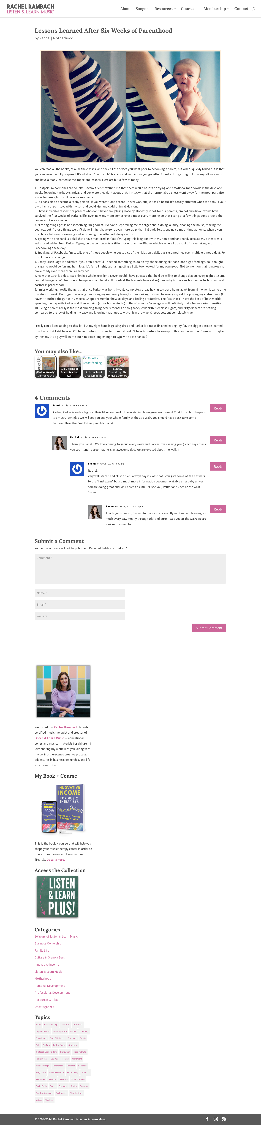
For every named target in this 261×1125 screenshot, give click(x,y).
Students (63, 1086)
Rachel (44, 38)
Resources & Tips (46, 1000)
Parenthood (58, 1065)
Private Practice (56, 1072)
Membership (215, 9)
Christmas (77, 1024)
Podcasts (82, 1065)
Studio (74, 1086)
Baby (38, 1024)
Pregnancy (41, 1072)
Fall (37, 1045)
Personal (71, 1065)
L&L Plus (54, 1058)
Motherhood (63, 38)
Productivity (72, 1072)
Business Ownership (48, 943)
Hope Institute (80, 1051)
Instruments (41, 1058)
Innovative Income (47, 964)
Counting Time (60, 1031)
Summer (84, 1086)
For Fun (46, 1045)
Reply (218, 408)
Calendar (65, 1024)
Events (83, 1038)
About (125, 9)
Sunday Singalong (44, 1093)
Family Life (42, 950)
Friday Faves (59, 1045)
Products (86, 1072)
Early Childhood (57, 1038)
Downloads (41, 1038)
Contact (241, 9)
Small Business (78, 1079)
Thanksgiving (76, 1093)
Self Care (63, 1079)
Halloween (65, 1051)
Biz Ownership (50, 1024)
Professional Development (52, 992)
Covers (73, 1031)
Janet (56, 405)
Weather (49, 1100)
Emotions (72, 1038)
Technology (61, 1093)
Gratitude (72, 1045)
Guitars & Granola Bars (50, 957)
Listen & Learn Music (48, 972)
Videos (39, 1100)
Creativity (84, 1031)
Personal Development (50, 986)
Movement (77, 1058)
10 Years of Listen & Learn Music (56, 936)
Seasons (52, 1079)
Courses (188, 9)
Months (65, 1058)
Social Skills (41, 1086)
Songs (141, 9)
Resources (163, 9)
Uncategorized (44, 1007)
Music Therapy (42, 1065)
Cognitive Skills (43, 1031)
